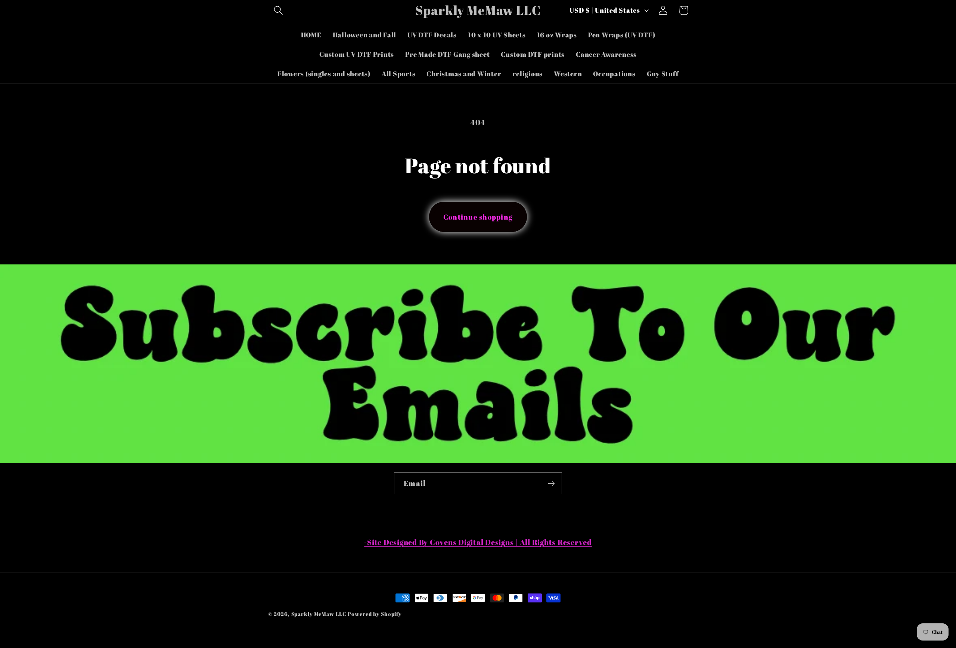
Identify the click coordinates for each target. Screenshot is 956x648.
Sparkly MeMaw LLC (319, 613)
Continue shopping (478, 216)
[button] (278, 10)
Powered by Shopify (374, 613)
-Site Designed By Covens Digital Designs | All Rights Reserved (478, 542)
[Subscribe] (551, 483)
